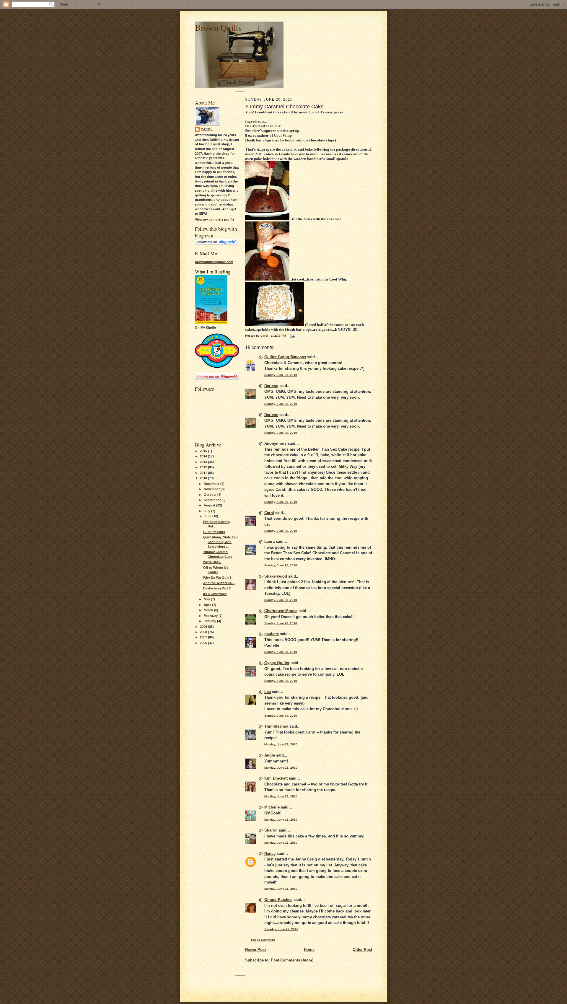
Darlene (271, 386)
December (212, 483)
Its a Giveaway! (215, 594)
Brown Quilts (218, 27)
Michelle (272, 807)
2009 (204, 626)
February (211, 615)
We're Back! (212, 562)
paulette (271, 634)
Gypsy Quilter (276, 663)
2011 (204, 473)
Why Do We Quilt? (217, 577)
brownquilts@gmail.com (214, 262)
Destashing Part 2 (217, 588)
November (212, 489)
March (209, 610)
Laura (269, 541)
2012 (204, 467)
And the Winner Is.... (218, 583)
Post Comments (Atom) (292, 960)
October (210, 494)
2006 (204, 643)
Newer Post (255, 949)
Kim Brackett (276, 778)
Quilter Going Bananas (285, 357)
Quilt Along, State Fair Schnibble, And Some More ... (220, 541)
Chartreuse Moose (280, 611)
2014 (204, 456)
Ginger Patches (278, 899)
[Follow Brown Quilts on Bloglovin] (216, 243)
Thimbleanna (276, 726)
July (207, 511)
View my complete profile (214, 219)
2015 (204, 451)
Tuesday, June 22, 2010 (281, 929)
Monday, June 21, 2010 (280, 744)
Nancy (270, 853)
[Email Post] (292, 335)
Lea (267, 692)
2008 (204, 632)
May (207, 599)
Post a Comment (263, 939)
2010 (204, 478)
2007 (204, 637)
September (212, 500)
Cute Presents (214, 532)
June (208, 516)
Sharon (271, 830)
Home (309, 949)
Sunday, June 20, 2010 (280, 374)
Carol (207, 129)
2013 (204, 462)
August (210, 505)
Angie (269, 755)
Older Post (362, 949)
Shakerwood (275, 576)
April (208, 605)
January (210, 621)
